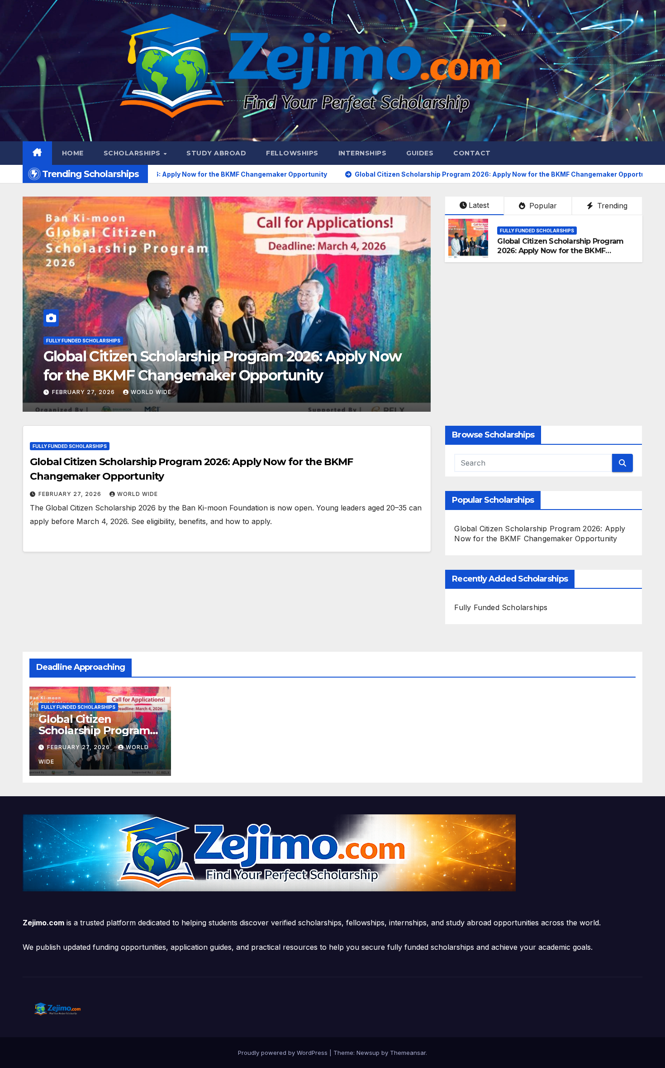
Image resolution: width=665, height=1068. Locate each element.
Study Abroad (216, 153)
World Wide (151, 392)
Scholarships (133, 153)
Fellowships (292, 153)
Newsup (368, 1052)
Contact (472, 153)
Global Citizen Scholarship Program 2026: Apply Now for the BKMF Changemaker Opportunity (560, 251)
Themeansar (408, 1052)
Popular (542, 205)
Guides (419, 153)
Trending (611, 205)
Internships (362, 153)
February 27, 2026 (84, 392)
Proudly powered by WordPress (283, 1052)
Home (73, 153)
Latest (479, 205)
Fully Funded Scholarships (83, 340)
